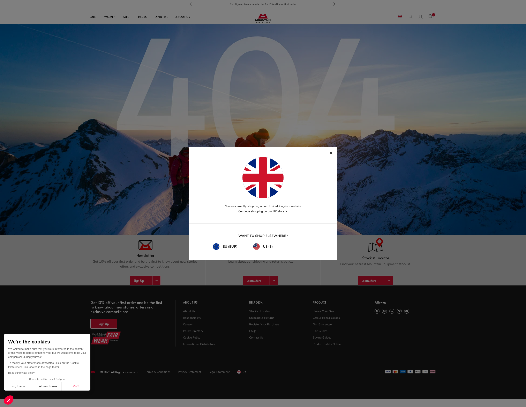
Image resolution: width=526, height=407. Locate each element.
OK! (76, 386)
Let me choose (47, 386)
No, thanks (18, 386)
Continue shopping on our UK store (261, 211)
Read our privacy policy (21, 372)
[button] (9, 400)
